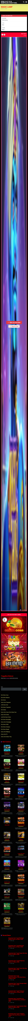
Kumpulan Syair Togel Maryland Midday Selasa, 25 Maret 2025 (16, 946)
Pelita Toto (7, 896)
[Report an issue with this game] (2, 35)
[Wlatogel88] (7, 794)
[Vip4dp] (21, 837)
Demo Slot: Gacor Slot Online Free (8, 712)
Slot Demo (3, 700)
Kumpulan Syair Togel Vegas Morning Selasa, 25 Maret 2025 (17, 954)
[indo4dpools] (7, 751)
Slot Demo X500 (4, 724)
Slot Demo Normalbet (6, 719)
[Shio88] (21, 751)
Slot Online (3, 709)
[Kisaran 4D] (7, 909)
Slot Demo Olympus (5, 727)
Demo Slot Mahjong (5, 731)
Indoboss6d (7, 882)
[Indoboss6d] (7, 880)
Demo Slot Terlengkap (6, 722)
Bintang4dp (7, 809)
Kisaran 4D (7, 910)
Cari (2, 687)
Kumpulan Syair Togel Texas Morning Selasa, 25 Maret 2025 (17, 969)
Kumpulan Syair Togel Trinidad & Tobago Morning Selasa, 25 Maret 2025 (16, 1015)
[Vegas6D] (7, 837)
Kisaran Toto (21, 896)
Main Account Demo (14, 624)
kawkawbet (7, 853)
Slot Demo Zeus (4, 695)
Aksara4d (7, 825)
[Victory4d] (7, 866)
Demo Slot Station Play (6, 736)
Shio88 (21, 752)
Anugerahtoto (21, 809)
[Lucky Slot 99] (21, 852)
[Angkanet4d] (21, 779)
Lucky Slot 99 (21, 853)
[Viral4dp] (21, 866)
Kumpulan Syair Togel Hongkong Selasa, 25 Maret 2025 (16, 961)
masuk (7, 678)
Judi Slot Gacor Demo (6, 717)
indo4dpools (7, 752)
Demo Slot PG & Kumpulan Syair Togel (9, 2)
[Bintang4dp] (7, 808)
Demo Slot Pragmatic (6, 702)
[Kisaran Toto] (21, 894)
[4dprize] (7, 779)
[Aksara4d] (7, 823)
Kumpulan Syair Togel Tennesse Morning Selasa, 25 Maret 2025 (16, 991)
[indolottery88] (21, 794)
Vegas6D (7, 839)
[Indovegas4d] (7, 923)
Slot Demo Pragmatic (6, 707)
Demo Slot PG (4, 734)
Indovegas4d (7, 925)
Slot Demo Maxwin (5, 697)
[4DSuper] (21, 909)
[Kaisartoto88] (7, 765)
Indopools (21, 767)
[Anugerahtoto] (21, 808)
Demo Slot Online (5, 714)
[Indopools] (21, 765)
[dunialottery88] (21, 823)
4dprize (7, 781)
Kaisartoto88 (7, 767)
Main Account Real (15, 322)
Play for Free (15, 326)
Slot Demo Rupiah (5, 729)
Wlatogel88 (7, 795)
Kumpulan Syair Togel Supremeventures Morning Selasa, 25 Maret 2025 (17, 977)
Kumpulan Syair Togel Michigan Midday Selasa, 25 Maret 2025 (16, 938)
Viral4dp (21, 868)
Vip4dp (21, 839)
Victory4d (7, 868)
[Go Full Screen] (4, 35)
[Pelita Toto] (7, 894)
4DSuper (21, 910)
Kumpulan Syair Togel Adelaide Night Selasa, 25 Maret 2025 (17, 1006)
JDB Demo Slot (4, 704)
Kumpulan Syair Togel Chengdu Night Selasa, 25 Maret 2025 (17, 984)
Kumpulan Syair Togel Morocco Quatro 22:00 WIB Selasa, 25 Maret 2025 (16, 1000)
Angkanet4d (21, 781)
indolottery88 (21, 795)
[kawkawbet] (7, 852)
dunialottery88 (21, 825)
